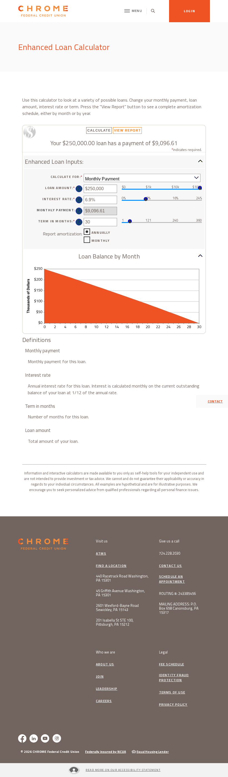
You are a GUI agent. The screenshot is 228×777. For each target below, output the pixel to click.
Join (101, 676)
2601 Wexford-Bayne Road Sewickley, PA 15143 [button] (117, 608)
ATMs (101, 553)
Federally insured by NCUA (105, 751)
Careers (104, 700)
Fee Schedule (171, 664)
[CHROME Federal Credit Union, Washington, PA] (43, 11)
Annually (100, 232)
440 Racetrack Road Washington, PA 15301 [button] (122, 578)
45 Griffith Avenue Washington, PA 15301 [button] (120, 593)
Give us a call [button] (169, 541)
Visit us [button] (102, 541)
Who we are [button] (105, 652)
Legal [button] (163, 652)
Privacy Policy (173, 704)
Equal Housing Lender (153, 752)
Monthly (100, 240)
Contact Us (170, 565)
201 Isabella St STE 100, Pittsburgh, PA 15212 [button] (114, 622)
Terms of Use (172, 692)
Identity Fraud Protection (174, 678)
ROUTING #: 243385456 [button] (177, 594)
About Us (105, 664)
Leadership (106, 688)
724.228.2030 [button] (169, 553)
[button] (114, 162)
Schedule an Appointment (172, 579)
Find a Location (111, 565)
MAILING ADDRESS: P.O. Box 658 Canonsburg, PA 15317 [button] (179, 608)
